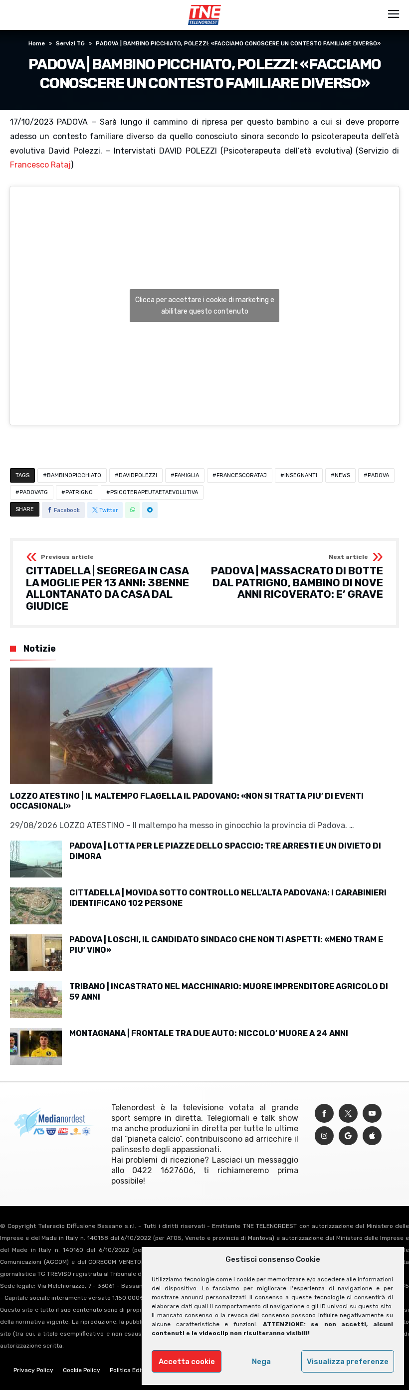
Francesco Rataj (40, 165)
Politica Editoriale (135, 1370)
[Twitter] (348, 1113)
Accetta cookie (187, 1361)
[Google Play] (348, 1136)
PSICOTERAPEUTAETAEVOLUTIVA (154, 492)
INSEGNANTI (300, 475)
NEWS (342, 475)
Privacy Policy (33, 1370)
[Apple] (372, 1136)
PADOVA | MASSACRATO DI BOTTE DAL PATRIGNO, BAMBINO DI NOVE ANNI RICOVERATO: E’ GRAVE (297, 577)
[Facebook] (324, 1113)
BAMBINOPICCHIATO (74, 475)
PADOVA (378, 475)
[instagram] (324, 1136)
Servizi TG (70, 43)
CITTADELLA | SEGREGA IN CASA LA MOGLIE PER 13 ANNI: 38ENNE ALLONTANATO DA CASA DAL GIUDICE (107, 583)
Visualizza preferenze (348, 1361)
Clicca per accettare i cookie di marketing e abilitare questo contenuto (204, 306)
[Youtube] (372, 1113)
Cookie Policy (81, 1370)
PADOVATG (33, 492)
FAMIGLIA (187, 475)
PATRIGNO (79, 492)
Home (36, 43)
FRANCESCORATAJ (241, 475)
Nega (261, 1361)
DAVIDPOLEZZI (138, 475)
